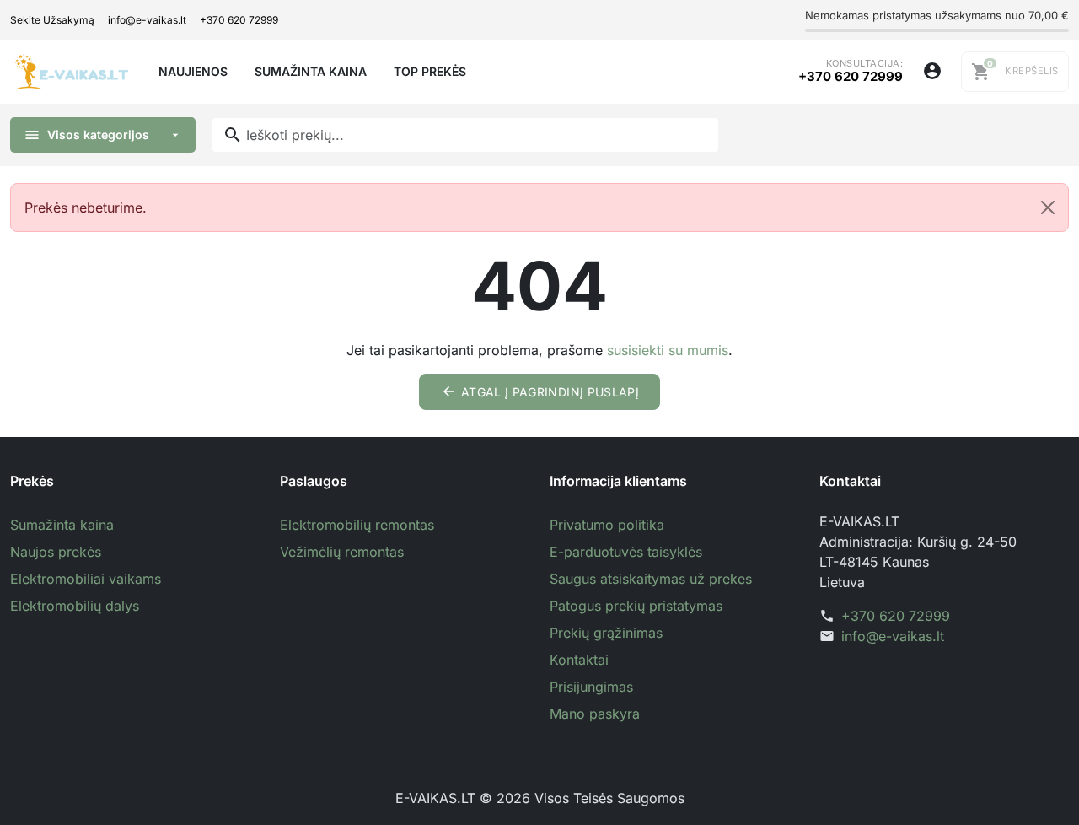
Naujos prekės (55, 551)
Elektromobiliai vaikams (85, 578)
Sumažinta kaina (62, 524)
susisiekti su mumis (667, 350)
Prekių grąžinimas (606, 632)
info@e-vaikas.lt (147, 19)
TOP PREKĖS (430, 71)
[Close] (1048, 207)
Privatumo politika (607, 524)
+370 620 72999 (239, 19)
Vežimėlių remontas (342, 551)
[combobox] (465, 135)
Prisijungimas (591, 686)
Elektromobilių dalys (74, 605)
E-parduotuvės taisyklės (626, 551)
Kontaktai (579, 659)
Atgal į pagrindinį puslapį (540, 391)
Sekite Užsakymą (52, 19)
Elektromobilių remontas (357, 524)
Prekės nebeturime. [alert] (85, 207)
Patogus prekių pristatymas (636, 605)
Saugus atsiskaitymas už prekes (651, 578)
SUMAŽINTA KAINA (311, 71)
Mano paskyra (595, 713)
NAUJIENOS (193, 71)
